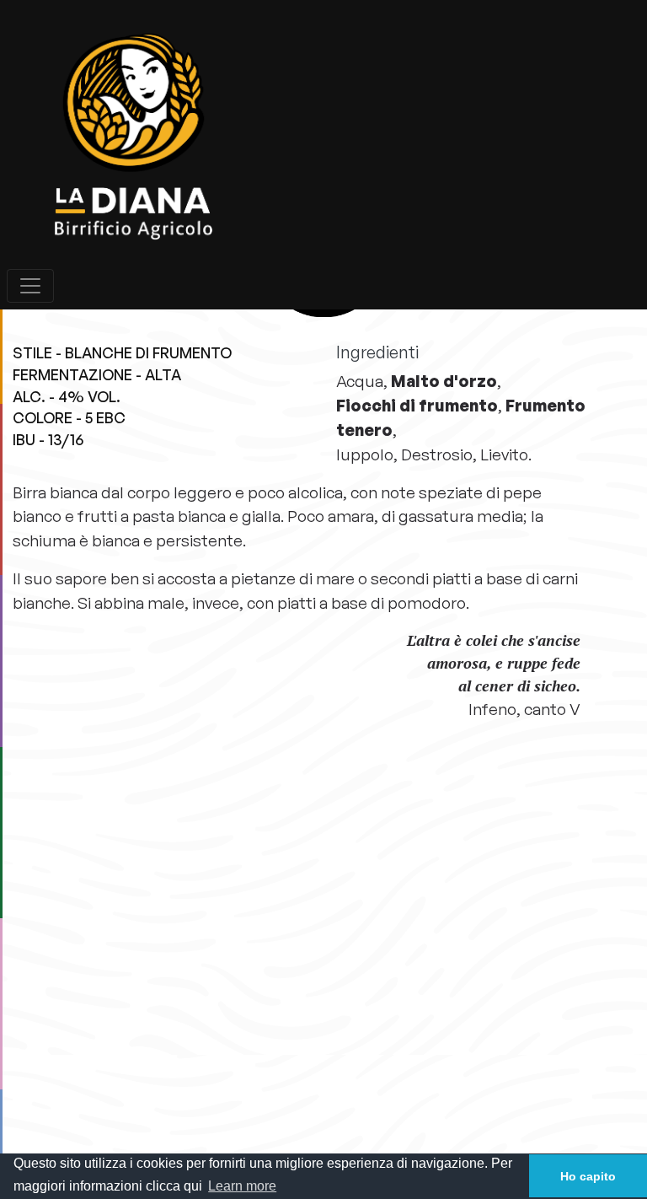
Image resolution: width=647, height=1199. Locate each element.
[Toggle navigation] (30, 286)
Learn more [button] (242, 1186)
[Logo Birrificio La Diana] (323, 138)
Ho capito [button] (588, 1176)
